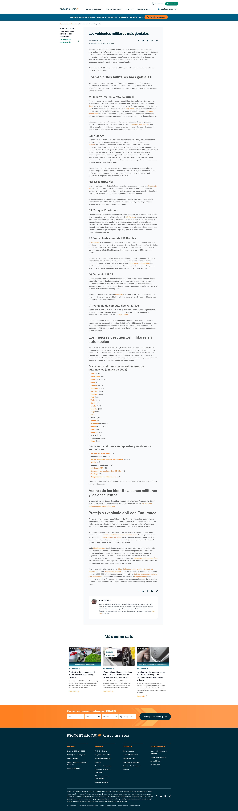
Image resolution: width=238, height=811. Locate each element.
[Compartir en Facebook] (138, 40)
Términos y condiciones (123, 805)
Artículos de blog (101, 751)
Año (70, 717)
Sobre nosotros (128, 751)
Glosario (98, 762)
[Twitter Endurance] (165, 796)
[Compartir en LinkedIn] (143, 40)
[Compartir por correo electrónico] (152, 40)
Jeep (91, 106)
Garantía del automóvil (103, 758)
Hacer (88, 717)
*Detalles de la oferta (135, 805)
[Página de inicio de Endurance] (69, 9)
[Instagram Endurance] (170, 796)
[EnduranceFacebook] (156, 796)
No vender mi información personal (108, 805)
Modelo (106, 717)
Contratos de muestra (103, 766)
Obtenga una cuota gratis (65, 40)
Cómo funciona (72, 758)
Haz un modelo (74, 668)
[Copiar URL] (157, 40)
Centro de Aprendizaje (71, 24)
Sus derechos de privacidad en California (88, 805)
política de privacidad (72, 805)
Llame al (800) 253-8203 (76, 751)
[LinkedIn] (161, 796)
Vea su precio (171, 3)
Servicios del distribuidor (132, 766)
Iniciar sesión (159, 3)
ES (175, 9)
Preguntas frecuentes (103, 755)
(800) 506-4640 (157, 17)
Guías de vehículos (101, 782)
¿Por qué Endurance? (130, 755)
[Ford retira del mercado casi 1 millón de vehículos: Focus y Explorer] (85, 656)
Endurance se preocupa (131, 762)
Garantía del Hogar (74, 768)
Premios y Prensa (129, 758)
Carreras (126, 769)
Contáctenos (155, 765)
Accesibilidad (155, 761)
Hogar (61, 24)
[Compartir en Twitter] (147, 40)
